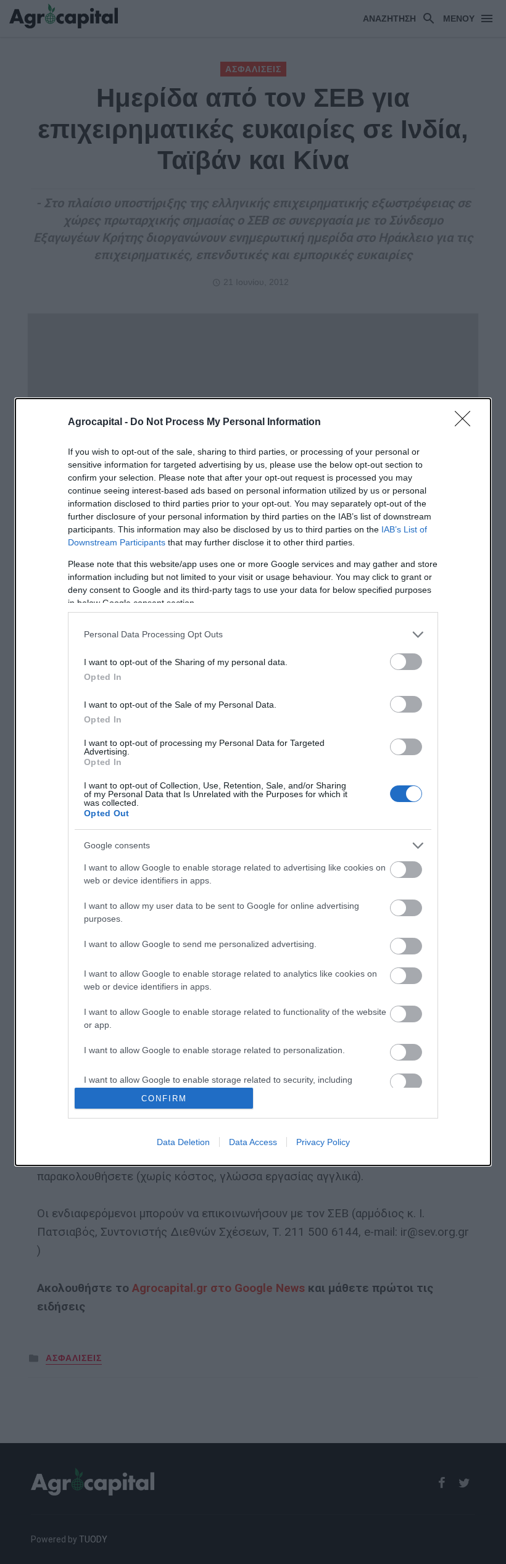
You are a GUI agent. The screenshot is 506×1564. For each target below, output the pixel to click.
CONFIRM (164, 1098)
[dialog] (253, 782)
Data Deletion (183, 1142)
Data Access (253, 1142)
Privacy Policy (323, 1142)
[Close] (466, 422)
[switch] (406, 661)
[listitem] (253, 634)
